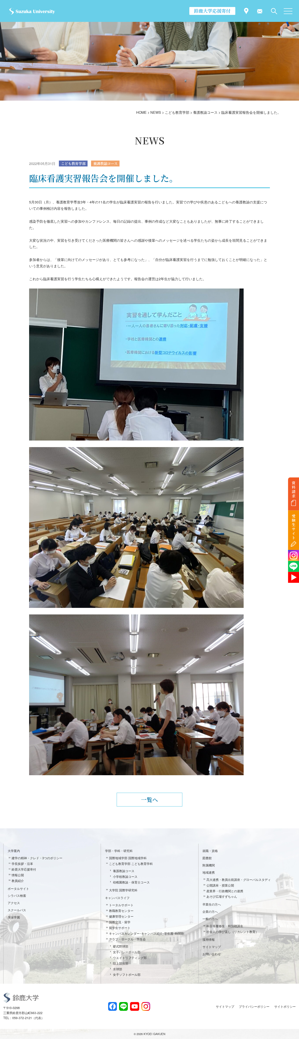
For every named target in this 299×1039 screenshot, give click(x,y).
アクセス (14, 902)
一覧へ (149, 799)
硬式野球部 (120, 946)
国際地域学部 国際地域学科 (128, 857)
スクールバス (17, 910)
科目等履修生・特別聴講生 (224, 926)
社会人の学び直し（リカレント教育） (232, 931)
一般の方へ (210, 918)
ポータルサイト (18, 888)
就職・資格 (210, 850)
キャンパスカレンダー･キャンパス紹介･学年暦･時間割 (146, 933)
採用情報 (208, 939)
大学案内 (14, 850)
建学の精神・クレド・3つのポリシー (37, 857)
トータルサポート (121, 905)
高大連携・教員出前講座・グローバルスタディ (238, 879)
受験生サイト (293, 526)
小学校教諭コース (125, 876)
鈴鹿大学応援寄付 (212, 10)
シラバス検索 (17, 895)
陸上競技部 (120, 963)
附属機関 (208, 865)
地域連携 (208, 872)
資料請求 (293, 489)
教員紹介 (18, 880)
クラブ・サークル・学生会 (127, 939)
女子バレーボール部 (127, 952)
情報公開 (18, 875)
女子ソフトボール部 (127, 974)
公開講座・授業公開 (220, 885)
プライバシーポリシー (254, 1006)
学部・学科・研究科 (119, 850)
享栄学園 (14, 917)
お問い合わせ (211, 954)
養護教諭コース (105, 163)
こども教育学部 (73, 163)
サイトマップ (211, 946)
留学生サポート (119, 927)
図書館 (207, 857)
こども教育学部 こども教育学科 (131, 863)
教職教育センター (121, 910)
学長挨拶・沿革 (22, 863)
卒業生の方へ (211, 904)
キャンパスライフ (117, 897)
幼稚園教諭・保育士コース (131, 882)
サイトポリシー (285, 1006)
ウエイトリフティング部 (130, 957)
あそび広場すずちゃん (221, 896)
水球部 (117, 969)
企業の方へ (210, 911)
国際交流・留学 (119, 922)
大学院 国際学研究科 (123, 890)
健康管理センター (121, 916)
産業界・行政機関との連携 (224, 891)
